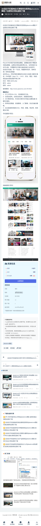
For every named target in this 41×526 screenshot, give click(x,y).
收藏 (6, 348)
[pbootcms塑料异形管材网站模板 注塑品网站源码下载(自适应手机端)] (8, 504)
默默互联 (14, 515)
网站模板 (17, 21)
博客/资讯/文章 (8, 14)
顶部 (37, 524)
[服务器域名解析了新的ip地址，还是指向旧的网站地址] (20, 468)
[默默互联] (2, 14)
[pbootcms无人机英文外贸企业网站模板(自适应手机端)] (7, 396)
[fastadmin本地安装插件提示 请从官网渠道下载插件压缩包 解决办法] (8, 485)
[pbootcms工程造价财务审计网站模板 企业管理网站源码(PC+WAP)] (7, 378)
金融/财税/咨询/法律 (18, 379)
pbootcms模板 (25, 21)
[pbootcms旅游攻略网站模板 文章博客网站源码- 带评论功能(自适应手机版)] (7, 406)
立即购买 (20, 281)
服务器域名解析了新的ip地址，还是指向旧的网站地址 (19, 480)
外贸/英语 (15, 397)
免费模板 (20, 524)
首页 (11, 21)
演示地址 (19, 292)
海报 (13, 348)
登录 (34, 2)
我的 (29, 524)
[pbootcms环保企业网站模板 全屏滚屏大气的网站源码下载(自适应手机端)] (8, 496)
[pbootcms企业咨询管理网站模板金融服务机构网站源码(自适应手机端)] (7, 387)
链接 (19, 348)
